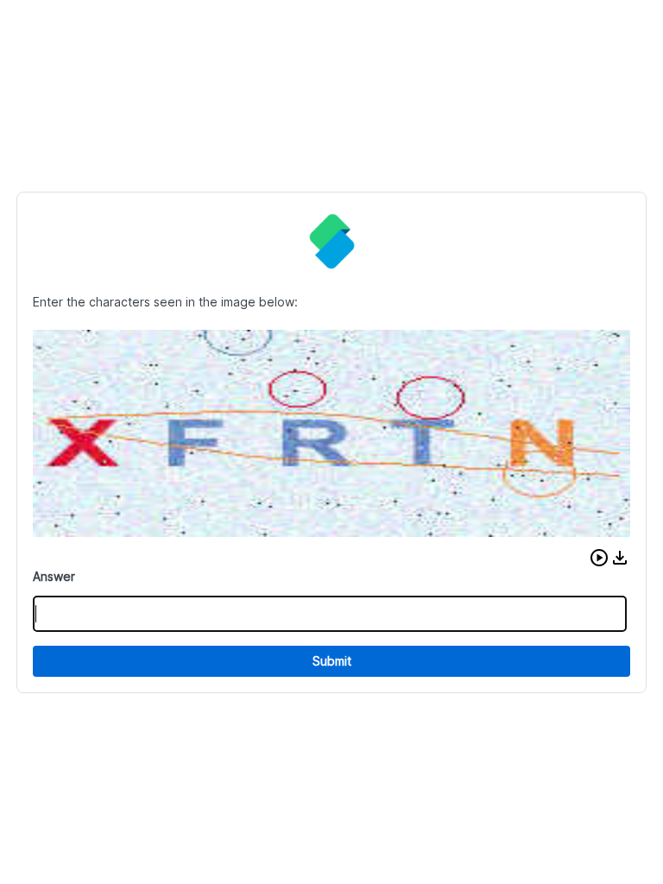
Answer (54, 576)
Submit (332, 661)
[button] (599, 557)
